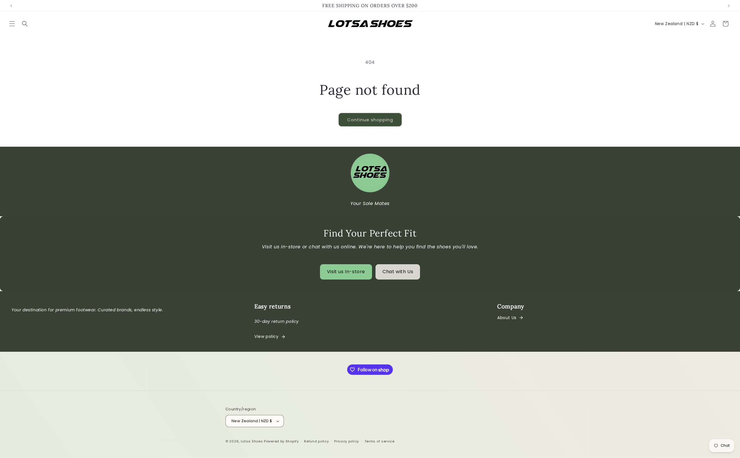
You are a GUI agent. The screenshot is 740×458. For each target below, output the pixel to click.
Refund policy (316, 441)
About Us (507, 318)
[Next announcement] (728, 5)
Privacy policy (346, 441)
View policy (266, 336)
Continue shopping (370, 120)
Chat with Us (397, 271)
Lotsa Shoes (252, 441)
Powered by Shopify (281, 441)
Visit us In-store (346, 271)
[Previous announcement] (11, 5)
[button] (12, 23)
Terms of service (380, 441)
